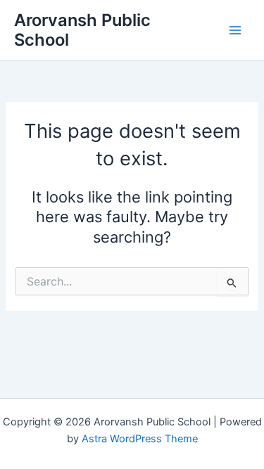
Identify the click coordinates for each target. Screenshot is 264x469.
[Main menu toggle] (235, 30)
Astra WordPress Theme (140, 438)
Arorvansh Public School (82, 30)
